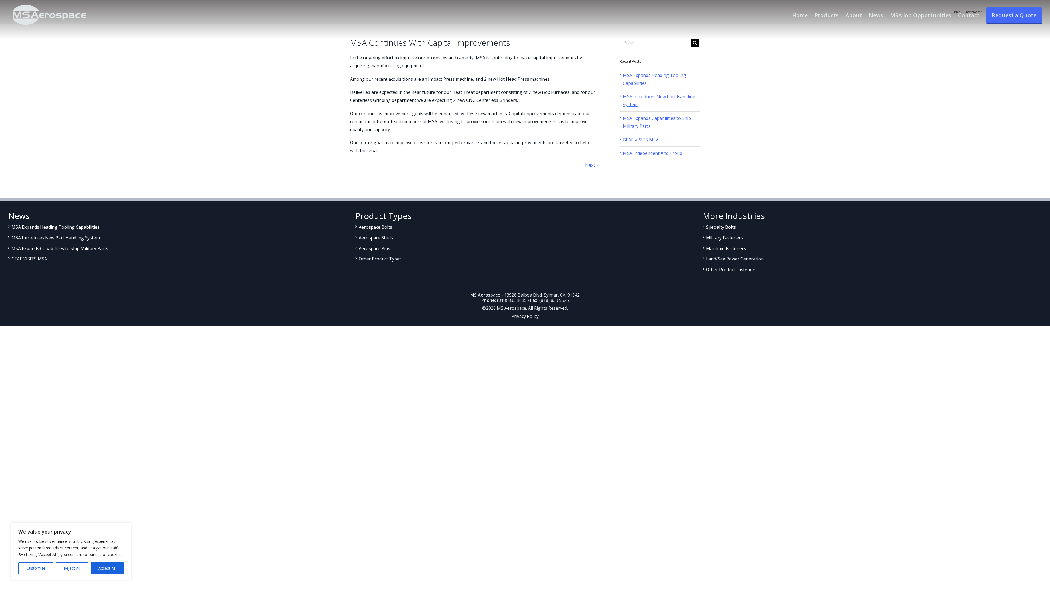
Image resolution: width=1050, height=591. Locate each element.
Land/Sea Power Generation (735, 259)
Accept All (107, 568)
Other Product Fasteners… (733, 269)
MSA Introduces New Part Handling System (55, 238)
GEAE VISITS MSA (640, 140)
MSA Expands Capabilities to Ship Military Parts (59, 248)
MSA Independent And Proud (652, 153)
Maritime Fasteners (726, 248)
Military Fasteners (724, 238)
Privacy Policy (525, 316)
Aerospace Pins (374, 248)
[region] (71, 551)
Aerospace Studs (376, 238)
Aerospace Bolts (375, 227)
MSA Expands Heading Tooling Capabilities (55, 227)
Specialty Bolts (721, 227)
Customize (36, 568)
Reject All (72, 568)
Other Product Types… (382, 259)
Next (590, 165)
